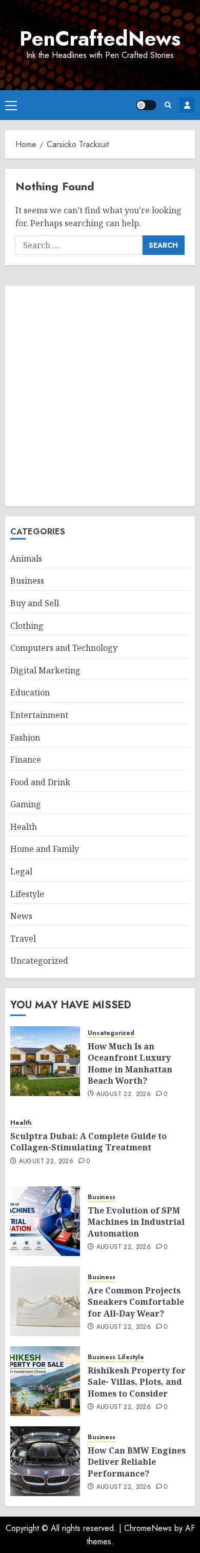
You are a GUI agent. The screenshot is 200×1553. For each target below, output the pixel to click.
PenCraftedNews (100, 38)
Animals (26, 558)
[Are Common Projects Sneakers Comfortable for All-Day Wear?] (45, 1301)
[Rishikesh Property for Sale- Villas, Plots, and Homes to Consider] (45, 1381)
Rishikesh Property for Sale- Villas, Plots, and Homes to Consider (137, 1382)
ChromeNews (148, 1528)
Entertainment (39, 715)
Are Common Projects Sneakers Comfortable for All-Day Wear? (136, 1302)
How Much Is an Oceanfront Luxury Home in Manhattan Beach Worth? (130, 1063)
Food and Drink (40, 782)
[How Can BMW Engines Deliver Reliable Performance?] (45, 1461)
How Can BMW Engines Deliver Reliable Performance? (137, 1462)
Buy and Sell (34, 603)
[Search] (168, 105)
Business (27, 580)
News (21, 916)
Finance (25, 759)
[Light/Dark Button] (146, 105)
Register (187, 105)
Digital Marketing (45, 670)
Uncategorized (39, 960)
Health (23, 826)
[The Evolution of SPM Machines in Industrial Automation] (45, 1221)
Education (30, 692)
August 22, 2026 (123, 1094)
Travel (23, 938)
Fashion (25, 737)
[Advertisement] (100, 396)
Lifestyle (27, 894)
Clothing (27, 625)
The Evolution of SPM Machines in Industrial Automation (136, 1222)
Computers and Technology (63, 647)
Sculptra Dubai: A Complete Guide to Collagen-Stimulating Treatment (88, 1141)
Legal (21, 871)
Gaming (25, 804)
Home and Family (44, 848)
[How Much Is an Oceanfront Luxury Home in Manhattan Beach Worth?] (45, 1061)
